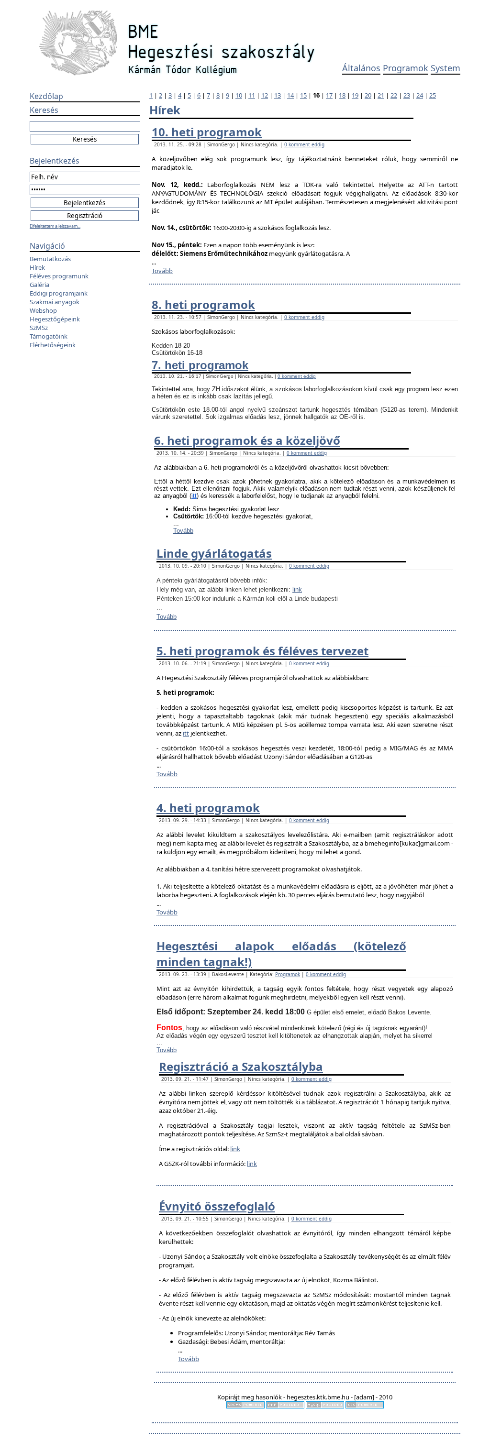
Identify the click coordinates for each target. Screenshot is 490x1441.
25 (432, 95)
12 (264, 95)
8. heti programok (203, 304)
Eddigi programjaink (59, 293)
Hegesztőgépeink (55, 319)
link (297, 589)
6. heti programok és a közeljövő (247, 440)
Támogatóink (48, 336)
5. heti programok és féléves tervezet (262, 651)
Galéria (39, 284)
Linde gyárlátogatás (214, 553)
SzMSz (39, 327)
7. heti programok (200, 365)
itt (194, 495)
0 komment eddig (304, 144)
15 (303, 95)
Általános (361, 68)
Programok (405, 68)
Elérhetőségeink (53, 345)
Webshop (43, 310)
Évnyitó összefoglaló (217, 1206)
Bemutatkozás (50, 258)
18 (342, 95)
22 (393, 95)
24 (419, 95)
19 (355, 95)
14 (290, 95)
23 (406, 95)
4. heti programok (208, 807)
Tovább (162, 270)
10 (238, 95)
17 (329, 95)
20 (368, 95)
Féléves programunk (59, 276)
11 (251, 95)
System (445, 68)
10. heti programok (207, 132)
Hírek (37, 267)
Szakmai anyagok (54, 301)
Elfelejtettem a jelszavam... (55, 226)
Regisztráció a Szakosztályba (241, 1066)
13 (277, 95)
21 (381, 95)
